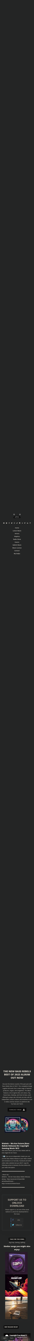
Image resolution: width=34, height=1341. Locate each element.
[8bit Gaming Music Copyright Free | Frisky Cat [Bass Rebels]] (16, 1285)
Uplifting (22, 1242)
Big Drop (11, 1242)
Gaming (17, 1242)
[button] (8, 1338)
